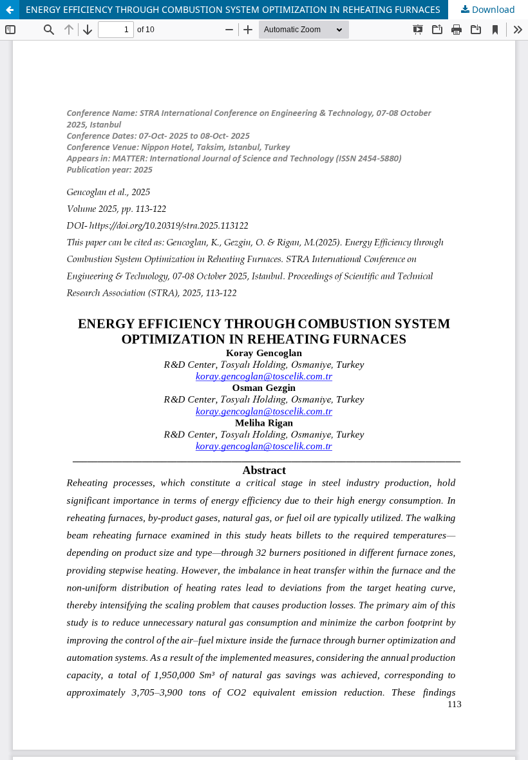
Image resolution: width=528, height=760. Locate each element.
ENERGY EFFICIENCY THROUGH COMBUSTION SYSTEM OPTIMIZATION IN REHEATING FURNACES (233, 9)
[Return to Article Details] (9, 9)
